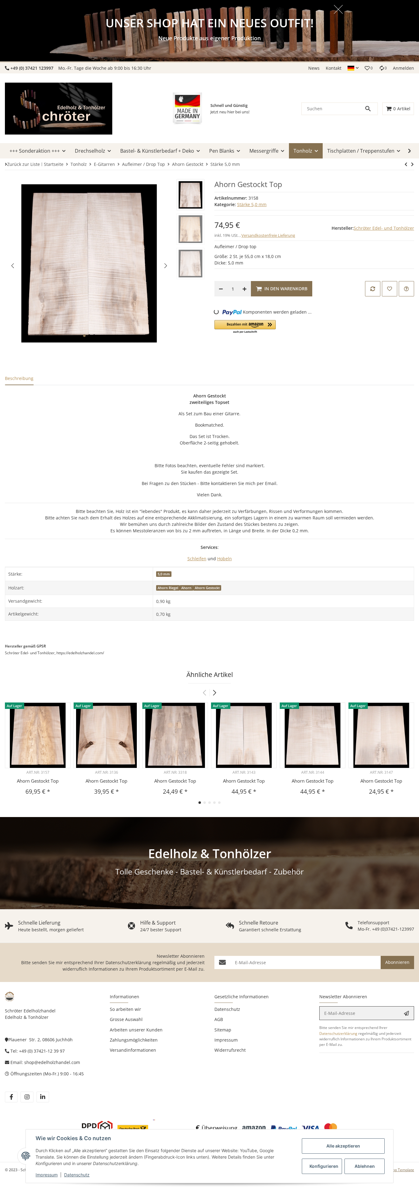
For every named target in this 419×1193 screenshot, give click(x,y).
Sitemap (222, 1030)
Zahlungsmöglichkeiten (134, 1040)
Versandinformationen (133, 1050)
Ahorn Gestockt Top (38, 781)
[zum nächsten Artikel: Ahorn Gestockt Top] (406, 164)
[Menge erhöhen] (244, 288)
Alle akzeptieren (343, 1145)
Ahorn (186, 588)
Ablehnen (365, 1166)
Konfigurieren (323, 1166)
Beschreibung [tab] (19, 378)
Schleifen (196, 558)
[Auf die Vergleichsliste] (372, 288)
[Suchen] (370, 108)
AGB (218, 1019)
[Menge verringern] (220, 288)
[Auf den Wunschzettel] (389, 288)
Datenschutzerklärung (128, 962)
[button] (353, 68)
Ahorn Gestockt (207, 588)
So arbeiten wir (125, 1009)
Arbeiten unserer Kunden (136, 1030)
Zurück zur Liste (23, 164)
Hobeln (224, 558)
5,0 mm (164, 574)
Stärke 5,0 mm (252, 204)
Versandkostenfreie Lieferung (268, 235)
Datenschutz (77, 1174)
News (314, 68)
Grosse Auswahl (126, 1019)
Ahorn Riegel (168, 588)
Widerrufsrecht (230, 1050)
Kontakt (333, 68)
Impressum (47, 1174)
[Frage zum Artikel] (406, 288)
